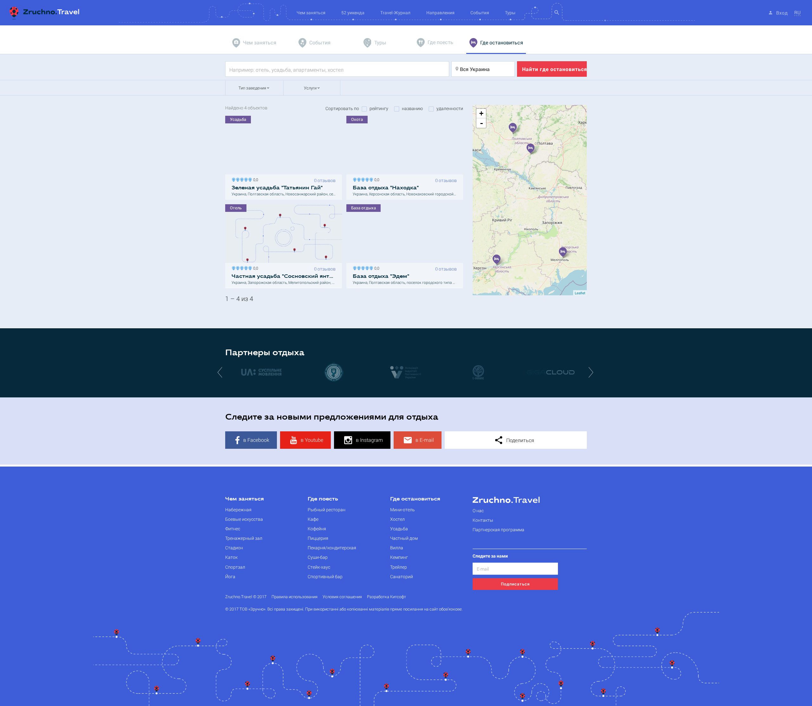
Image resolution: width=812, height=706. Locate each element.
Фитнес (232, 529)
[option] (261, 372)
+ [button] (481, 113)
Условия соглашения (342, 596)
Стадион (234, 548)
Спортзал (235, 567)
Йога (230, 576)
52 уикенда (352, 13)
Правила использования (295, 596)
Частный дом (404, 538)
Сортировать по (342, 108)
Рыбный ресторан (326, 510)
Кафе (313, 519)
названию (412, 108)
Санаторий (401, 576)
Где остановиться (415, 499)
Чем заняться (244, 499)
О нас (478, 510)
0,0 (254, 179)
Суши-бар (318, 557)
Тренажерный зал (243, 538)
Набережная (238, 510)
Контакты (483, 520)
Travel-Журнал (395, 13)
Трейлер (398, 567)
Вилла (396, 548)
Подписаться (515, 584)
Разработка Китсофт (386, 596)
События (479, 13)
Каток (231, 557)
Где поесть (323, 499)
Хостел (397, 519)
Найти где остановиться (554, 69)
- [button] (481, 123)
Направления (440, 13)
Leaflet (580, 292)
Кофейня (317, 529)
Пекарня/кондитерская (332, 548)
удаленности (449, 108)
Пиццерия (318, 538)
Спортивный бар (325, 576)
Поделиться (519, 440)
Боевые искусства (244, 519)
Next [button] (591, 372)
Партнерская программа (498, 529)
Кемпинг (399, 557)
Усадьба (399, 529)
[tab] (255, 43)
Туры (510, 13)
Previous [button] (220, 372)
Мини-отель (402, 510)
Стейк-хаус (319, 567)
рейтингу (379, 108)
